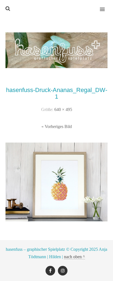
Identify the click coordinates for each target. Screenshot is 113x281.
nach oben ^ (74, 256)
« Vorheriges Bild (56, 126)
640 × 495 (63, 109)
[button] (105, 6)
